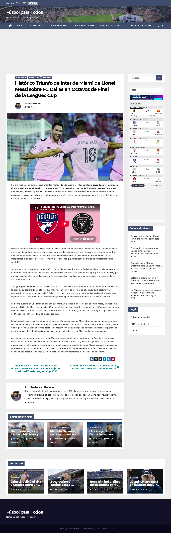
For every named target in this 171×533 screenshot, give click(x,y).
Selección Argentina (139, 26)
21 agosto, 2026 (60, 489)
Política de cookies (140, 324)
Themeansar (108, 529)
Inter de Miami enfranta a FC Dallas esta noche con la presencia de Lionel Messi (93, 367)
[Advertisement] (85, 47)
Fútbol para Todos (24, 12)
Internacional (34, 77)
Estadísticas (36, 26)
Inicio (20, 26)
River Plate (15, 477)
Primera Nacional (84, 26)
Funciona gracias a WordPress (70, 529)
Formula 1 (134, 477)
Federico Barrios (35, 104)
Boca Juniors (56, 477)
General (54, 428)
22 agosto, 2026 (21, 489)
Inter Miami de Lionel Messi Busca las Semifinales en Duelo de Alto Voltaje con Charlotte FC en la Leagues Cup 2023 (38, 368)
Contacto (135, 330)
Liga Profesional (59, 26)
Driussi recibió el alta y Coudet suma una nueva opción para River (145, 239)
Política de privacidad (141, 317)
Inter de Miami (21, 77)
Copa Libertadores (111, 26)
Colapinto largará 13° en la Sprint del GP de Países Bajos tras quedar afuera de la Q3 (145, 281)
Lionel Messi (46, 77)
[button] (158, 25)
